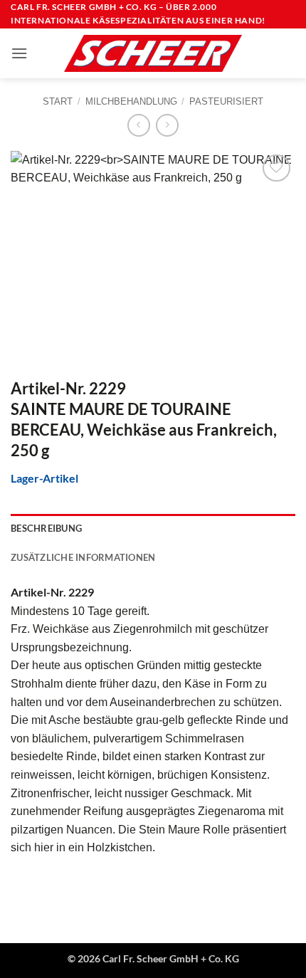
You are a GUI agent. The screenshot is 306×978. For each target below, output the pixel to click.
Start (58, 101)
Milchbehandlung (131, 101)
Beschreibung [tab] (46, 528)
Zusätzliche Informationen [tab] (83, 557)
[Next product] (138, 125)
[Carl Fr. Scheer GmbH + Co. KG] (153, 53)
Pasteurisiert (226, 101)
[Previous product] (167, 125)
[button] (19, 53)
